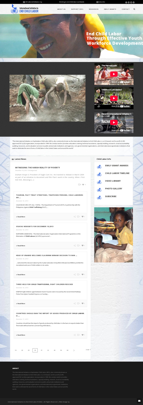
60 (67, 350)
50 (61, 350)
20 (22, 350)
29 (28, 350)
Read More (21, 216)
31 (41, 350)
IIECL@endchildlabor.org (34, 2)
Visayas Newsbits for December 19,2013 (35, 226)
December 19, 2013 (21, 170)
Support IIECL (77, 9)
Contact (126, 9)
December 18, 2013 (22, 201)
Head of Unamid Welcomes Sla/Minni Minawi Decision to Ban (46, 255)
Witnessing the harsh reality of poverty (37, 167)
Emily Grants (110, 9)
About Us (61, 9)
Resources (94, 9)
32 (48, 350)
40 (54, 350)
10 (15, 350)
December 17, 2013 (22, 319)
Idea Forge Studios (76, 402)
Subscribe (102, 2)
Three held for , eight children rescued (44, 284)
